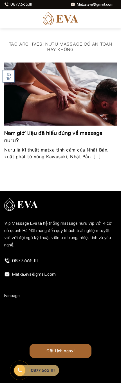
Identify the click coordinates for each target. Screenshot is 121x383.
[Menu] (7, 18)
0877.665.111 (25, 260)
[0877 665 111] (19, 370)
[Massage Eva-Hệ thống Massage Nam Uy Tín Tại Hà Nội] (60, 18)
